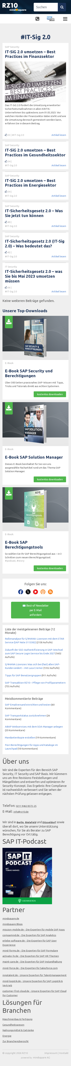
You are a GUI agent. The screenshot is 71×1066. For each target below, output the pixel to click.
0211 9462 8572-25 (26, 806)
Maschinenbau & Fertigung (17, 1019)
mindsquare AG (41, 1057)
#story (20, 560)
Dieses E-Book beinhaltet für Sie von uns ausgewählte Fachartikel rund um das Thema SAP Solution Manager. (32, 468)
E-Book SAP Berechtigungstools (24, 544)
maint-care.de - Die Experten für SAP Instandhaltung (32, 961)
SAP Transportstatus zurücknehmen (25, 715)
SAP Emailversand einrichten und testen (28, 704)
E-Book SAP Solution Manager (34, 457)
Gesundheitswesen (13, 1024)
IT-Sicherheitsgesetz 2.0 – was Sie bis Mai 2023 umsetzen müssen (33, 276)
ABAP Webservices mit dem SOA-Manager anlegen (34, 726)
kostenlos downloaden (50, 394)
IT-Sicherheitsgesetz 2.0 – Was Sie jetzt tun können (34, 213)
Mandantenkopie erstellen (20, 737)
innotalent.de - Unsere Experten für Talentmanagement (34, 975)
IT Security (11, 266)
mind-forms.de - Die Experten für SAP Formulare (30, 950)
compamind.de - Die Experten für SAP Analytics (29, 935)
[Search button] (62, 7)
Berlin (20, 822)
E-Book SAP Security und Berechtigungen (29, 373)
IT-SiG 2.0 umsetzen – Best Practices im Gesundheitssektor (35, 152)
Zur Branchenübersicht (15, 1041)
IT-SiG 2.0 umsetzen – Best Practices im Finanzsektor (30, 54)
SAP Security (12, 46)
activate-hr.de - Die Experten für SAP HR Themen (30, 956)
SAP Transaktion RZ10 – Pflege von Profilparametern (35, 682)
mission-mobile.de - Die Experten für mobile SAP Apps (33, 929)
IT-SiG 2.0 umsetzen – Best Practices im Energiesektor (30, 183)
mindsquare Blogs (12, 924)
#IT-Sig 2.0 (18, 135)
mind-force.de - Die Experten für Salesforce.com (30, 968)
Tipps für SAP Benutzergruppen (23, 675)
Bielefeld (30, 822)
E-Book (9, 363)
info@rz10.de (21, 811)
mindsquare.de (10, 918)
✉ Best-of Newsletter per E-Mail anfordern (35, 610)
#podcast (10, 560)
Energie (6, 1035)
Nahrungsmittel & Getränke (18, 1030)
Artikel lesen (59, 135)
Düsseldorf (49, 822)
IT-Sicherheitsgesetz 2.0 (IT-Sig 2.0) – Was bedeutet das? (34, 243)
